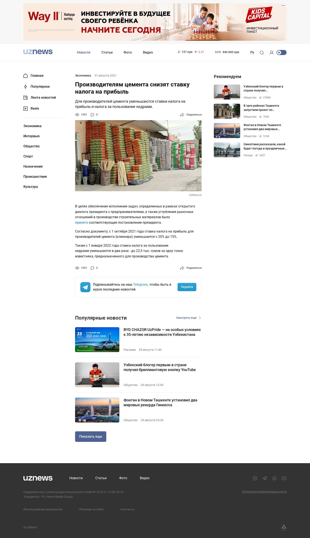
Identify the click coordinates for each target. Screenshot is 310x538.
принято (81, 223)
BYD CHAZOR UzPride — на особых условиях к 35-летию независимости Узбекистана (162, 332)
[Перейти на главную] (38, 52)
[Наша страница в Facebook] (274, 478)
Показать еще (90, 436)
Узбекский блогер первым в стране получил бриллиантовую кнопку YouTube (160, 367)
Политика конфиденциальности (264, 491)
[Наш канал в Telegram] (264, 478)
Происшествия (35, 176)
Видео (148, 52)
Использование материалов (42, 509)
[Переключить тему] (281, 52)
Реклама (130, 349)
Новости (83, 52)
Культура (30, 186)
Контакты (128, 509)
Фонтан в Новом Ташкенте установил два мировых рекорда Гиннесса (160, 402)
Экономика (32, 126)
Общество (31, 146)
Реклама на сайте (91, 509)
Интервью (31, 136)
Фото (128, 52)
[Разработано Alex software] (284, 527)
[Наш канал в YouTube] (284, 478)
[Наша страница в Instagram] (254, 478)
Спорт (28, 156)
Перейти (187, 287)
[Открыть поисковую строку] (263, 52)
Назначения (33, 166)
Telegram (140, 284)
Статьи (107, 52)
